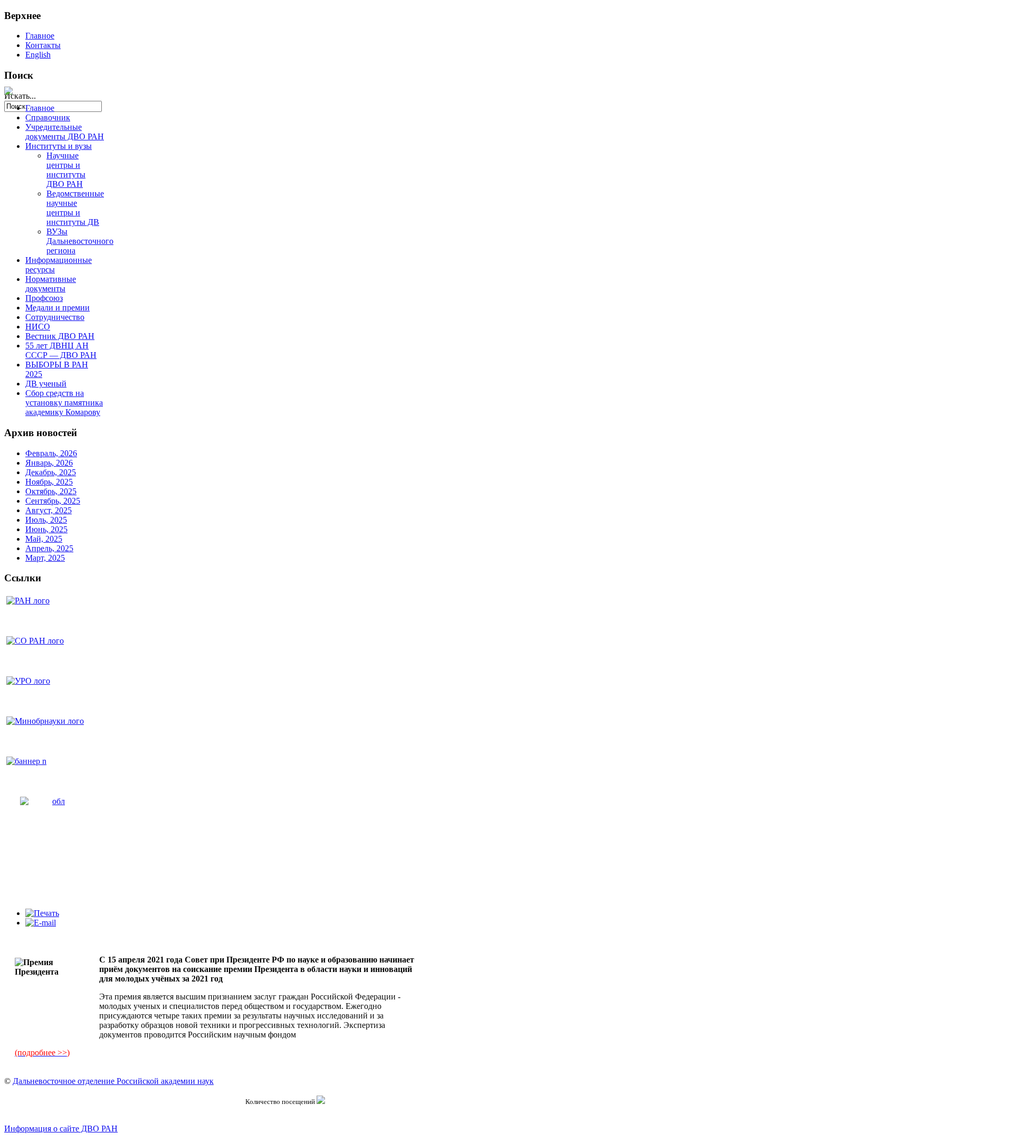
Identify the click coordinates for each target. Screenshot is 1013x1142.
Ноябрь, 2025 (49, 481)
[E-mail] (40, 922)
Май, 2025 (43, 538)
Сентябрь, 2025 (52, 500)
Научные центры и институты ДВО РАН (65, 169)
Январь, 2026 (49, 462)
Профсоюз (44, 298)
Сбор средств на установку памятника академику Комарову (64, 403)
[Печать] (42, 913)
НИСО (37, 326)
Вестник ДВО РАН (59, 336)
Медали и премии (57, 307)
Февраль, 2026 (51, 453)
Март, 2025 (45, 557)
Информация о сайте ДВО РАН (61, 1128)
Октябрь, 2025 (51, 491)
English (38, 54)
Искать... (20, 95)
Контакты (43, 45)
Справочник (47, 117)
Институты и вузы (58, 145)
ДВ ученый (45, 383)
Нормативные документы (50, 284)
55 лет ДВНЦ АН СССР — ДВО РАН (61, 350)
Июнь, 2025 (46, 529)
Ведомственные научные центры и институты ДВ (75, 207)
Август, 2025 (48, 510)
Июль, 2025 (46, 519)
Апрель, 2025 (49, 548)
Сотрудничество (54, 317)
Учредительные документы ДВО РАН (64, 131)
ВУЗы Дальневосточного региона (79, 241)
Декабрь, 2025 (50, 472)
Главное (39, 35)
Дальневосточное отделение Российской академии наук (113, 1081)
